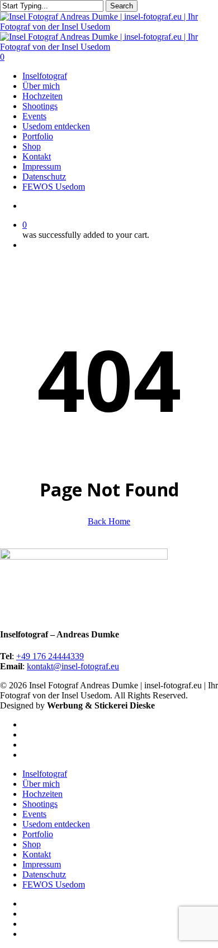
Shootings (40, 804)
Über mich (41, 784)
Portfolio (37, 834)
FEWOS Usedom (53, 884)
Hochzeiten (42, 794)
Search (121, 6)
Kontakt (36, 854)
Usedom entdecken (56, 824)
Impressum (41, 864)
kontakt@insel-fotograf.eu (73, 666)
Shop (31, 844)
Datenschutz (44, 874)
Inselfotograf (44, 773)
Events (34, 814)
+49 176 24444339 (50, 656)
